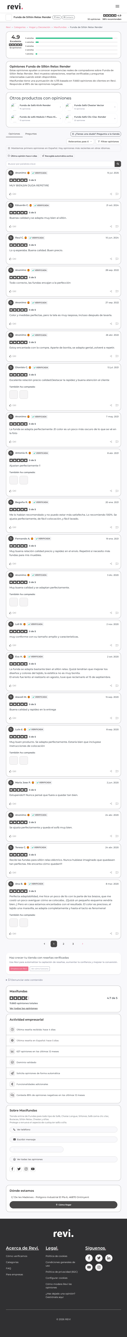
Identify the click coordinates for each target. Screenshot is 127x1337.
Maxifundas (60, 27)
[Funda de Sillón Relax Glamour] (13, 480)
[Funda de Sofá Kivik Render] (24, 602)
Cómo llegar (65, 1204)
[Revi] (15, 6)
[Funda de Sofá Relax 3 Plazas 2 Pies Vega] (24, 394)
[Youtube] (33, 1169)
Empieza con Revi (19, 969)
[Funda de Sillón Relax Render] (13, 394)
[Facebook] (12, 1169)
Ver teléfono (23, 1129)
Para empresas (14, 1274)
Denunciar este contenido (27, 980)
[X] (19, 1169)
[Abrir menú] (117, 6)
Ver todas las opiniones (24, 1008)
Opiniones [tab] (14, 133)
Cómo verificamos (16, 1256)
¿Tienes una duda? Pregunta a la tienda (97, 134)
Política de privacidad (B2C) (62, 1271)
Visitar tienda (22, 1149)
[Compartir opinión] (111, 194)
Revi (8, 27)
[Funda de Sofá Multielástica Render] (13, 760)
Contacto (69, 17)
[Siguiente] (82, 944)
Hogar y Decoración (39, 27)
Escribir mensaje (26, 1139)
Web (58, 17)
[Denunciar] (117, 194)
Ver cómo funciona (39, 969)
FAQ (8, 1268)
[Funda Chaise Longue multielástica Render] (13, 923)
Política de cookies (56, 1256)
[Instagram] (26, 1169)
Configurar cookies (56, 1277)
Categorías (20, 27)
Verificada (40, 173)
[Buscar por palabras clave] (118, 164)
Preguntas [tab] (31, 133)
